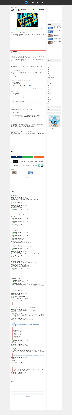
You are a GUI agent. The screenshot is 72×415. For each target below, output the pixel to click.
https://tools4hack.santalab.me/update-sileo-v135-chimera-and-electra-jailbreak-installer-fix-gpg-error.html (28, 355)
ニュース (49, 85)
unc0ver (23, 154)
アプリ (49, 79)
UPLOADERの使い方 (51, 77)
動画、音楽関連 (50, 93)
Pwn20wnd (20, 154)
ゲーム (49, 81)
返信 (26, 197)
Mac (48, 71)
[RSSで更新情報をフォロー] (39, 157)
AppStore (49, 65)
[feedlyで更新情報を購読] (27, 157)
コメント (12, 381)
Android (49, 63)
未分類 (49, 95)
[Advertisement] (27, 43)
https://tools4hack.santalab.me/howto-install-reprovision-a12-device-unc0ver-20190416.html (25, 324)
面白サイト (49, 103)
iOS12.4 (13, 154)
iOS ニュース (49, 69)
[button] (60, 20)
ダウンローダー (50, 83)
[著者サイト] (16, 157)
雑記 (48, 101)
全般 (48, 91)
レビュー (49, 87)
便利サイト (49, 89)
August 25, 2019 (29, 85)
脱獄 (12, 151)
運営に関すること (50, 99)
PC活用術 (49, 75)
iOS (48, 67)
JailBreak (16, 154)
